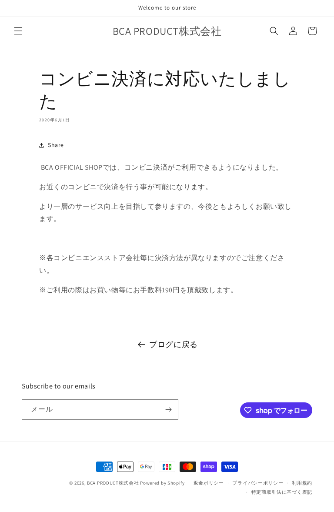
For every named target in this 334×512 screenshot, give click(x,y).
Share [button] (56, 145)
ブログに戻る (173, 344)
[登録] (168, 409)
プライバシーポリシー (257, 483)
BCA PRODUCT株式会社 (113, 483)
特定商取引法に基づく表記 (281, 492)
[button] (18, 30)
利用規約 (302, 483)
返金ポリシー (209, 483)
